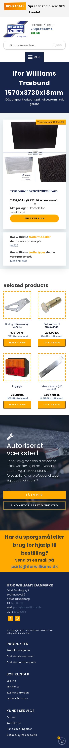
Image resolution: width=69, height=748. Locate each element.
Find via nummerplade (21, 662)
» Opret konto (42, 29)
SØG (59, 45)
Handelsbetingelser (19, 729)
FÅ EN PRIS (34, 495)
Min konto (13, 686)
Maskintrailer (18, 261)
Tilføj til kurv (35, 218)
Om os (11, 717)
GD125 (14, 245)
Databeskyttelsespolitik (22, 735)
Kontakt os (14, 723)
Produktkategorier (18, 650)
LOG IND (35, 33)
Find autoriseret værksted (34, 505)
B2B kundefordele (18, 692)
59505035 (17, 603)
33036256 (19, 612)
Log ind (11, 681)
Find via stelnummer (20, 656)
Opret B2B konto (17, 698)
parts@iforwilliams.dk (34, 566)
